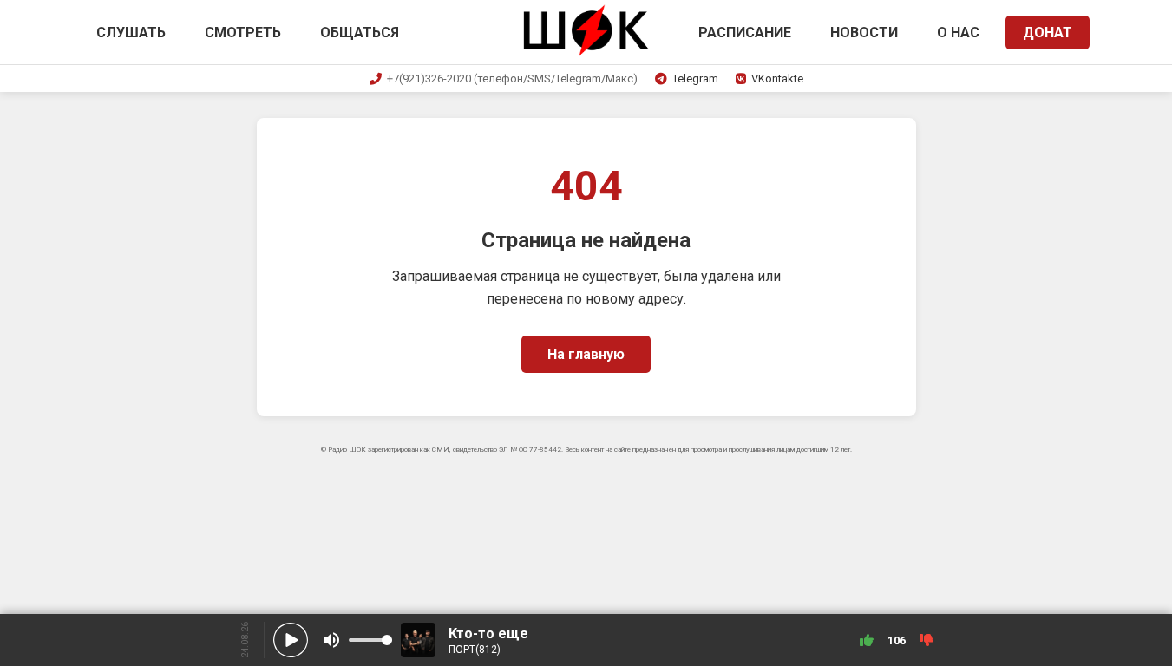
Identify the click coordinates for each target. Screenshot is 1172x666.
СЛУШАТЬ (131, 32)
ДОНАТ (1047, 32)
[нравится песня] (867, 640)
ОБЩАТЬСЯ (359, 32)
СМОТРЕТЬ (243, 32)
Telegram (695, 78)
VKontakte (777, 78)
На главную (586, 354)
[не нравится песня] (926, 640)
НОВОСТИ (864, 32)
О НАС (958, 32)
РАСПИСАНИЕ (744, 32)
